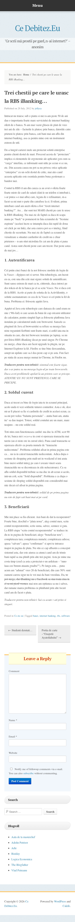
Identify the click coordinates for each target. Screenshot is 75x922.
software (65, 615)
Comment (14, 671)
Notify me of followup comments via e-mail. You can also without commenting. (36, 771)
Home (26, 74)
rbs (58, 615)
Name (13, 720)
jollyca (38, 108)
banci (35, 615)
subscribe (28, 773)
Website (13, 752)
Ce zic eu (18, 615)
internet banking (48, 615)
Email (13, 736)
